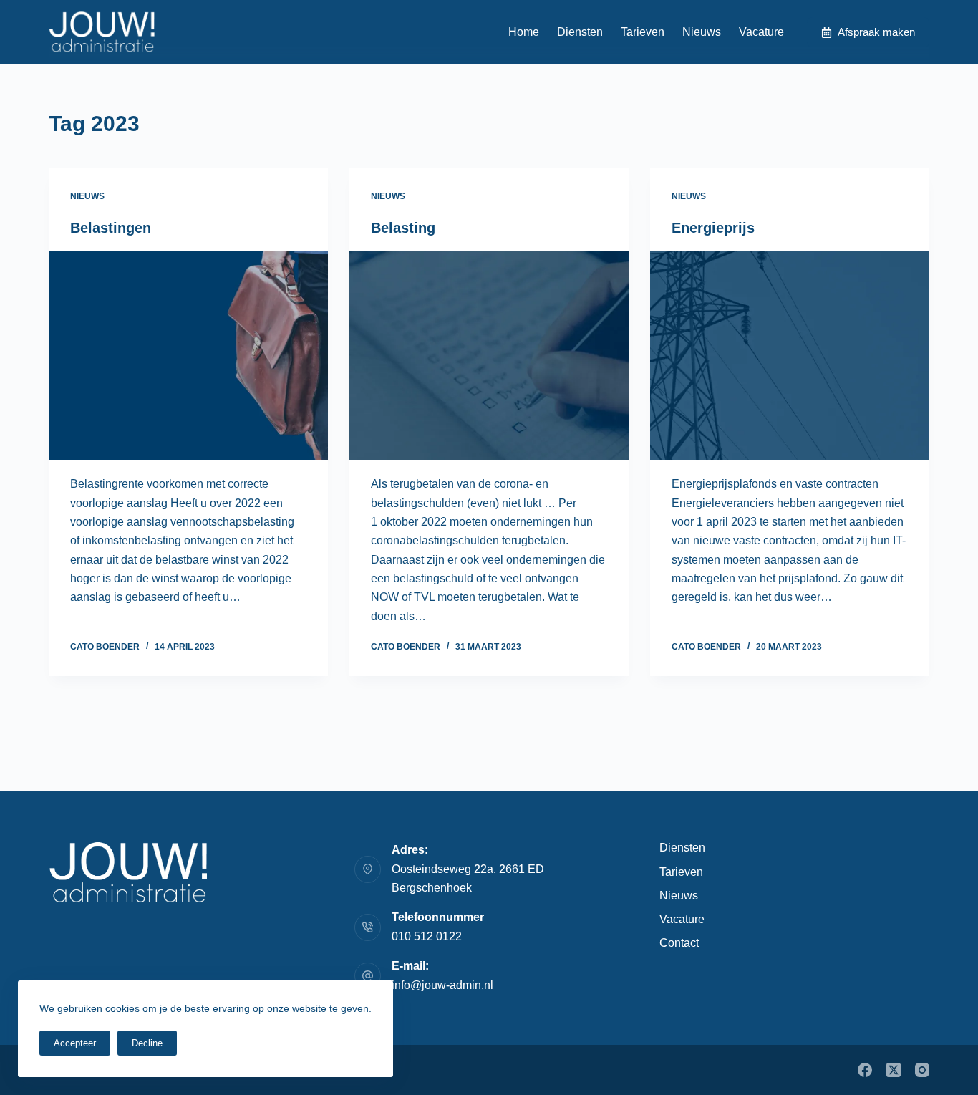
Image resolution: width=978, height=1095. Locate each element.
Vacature (761, 32)
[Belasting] (489, 355)
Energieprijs (713, 228)
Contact (679, 943)
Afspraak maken (876, 32)
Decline (147, 1043)
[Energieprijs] (789, 355)
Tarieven (642, 32)
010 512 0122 (427, 936)
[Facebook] (865, 1070)
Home (523, 32)
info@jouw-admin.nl (442, 985)
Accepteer (75, 1043)
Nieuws (701, 32)
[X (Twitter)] (893, 1070)
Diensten (580, 32)
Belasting (403, 228)
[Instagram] (922, 1070)
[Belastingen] (188, 355)
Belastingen (110, 228)
